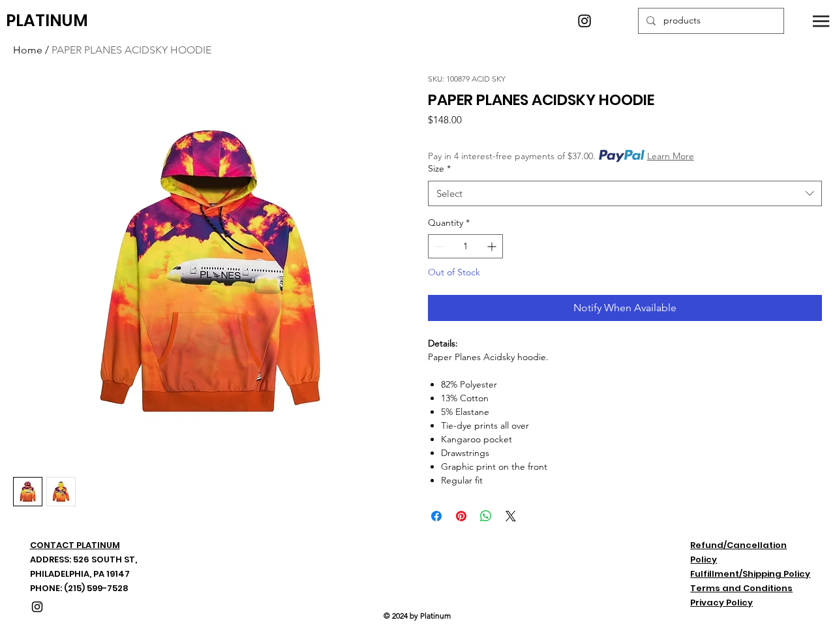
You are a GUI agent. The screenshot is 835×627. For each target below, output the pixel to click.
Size (439, 168)
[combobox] (625, 193)
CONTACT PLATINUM (75, 545)
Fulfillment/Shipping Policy (750, 574)
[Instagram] (584, 20)
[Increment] (493, 246)
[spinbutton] (465, 246)
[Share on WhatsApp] (486, 516)
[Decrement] (438, 246)
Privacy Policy (721, 602)
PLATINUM (47, 20)
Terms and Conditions (741, 588)
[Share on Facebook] (436, 516)
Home (27, 50)
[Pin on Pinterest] (461, 516)
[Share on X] (511, 516)
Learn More (670, 156)
